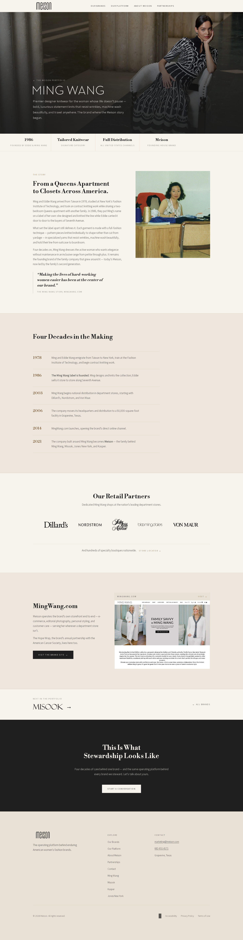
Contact (112, 868)
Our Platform (120, 6)
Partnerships (165, 6)
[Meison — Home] (44, 6)
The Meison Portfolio (49, 80)
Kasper (111, 889)
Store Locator (150, 550)
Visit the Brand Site (53, 654)
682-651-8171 (161, 848)
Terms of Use (204, 915)
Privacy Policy (187, 915)
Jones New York (115, 896)
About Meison (143, 6)
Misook (111, 882)
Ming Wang (113, 875)
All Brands (201, 704)
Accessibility (171, 915)
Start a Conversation (121, 788)
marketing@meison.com (167, 841)
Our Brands (98, 6)
